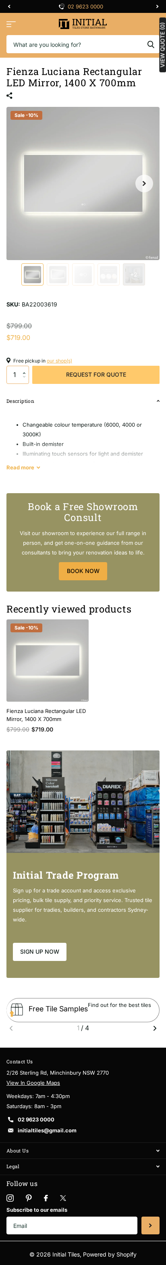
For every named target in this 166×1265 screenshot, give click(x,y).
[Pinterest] (29, 1198)
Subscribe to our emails (36, 1210)
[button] (26, 368)
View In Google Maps (33, 1083)
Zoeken (151, 44)
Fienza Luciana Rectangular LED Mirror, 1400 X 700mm (46, 715)
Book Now (83, 570)
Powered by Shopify (110, 1254)
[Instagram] (10, 1198)
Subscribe (150, 1226)
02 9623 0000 (36, 1119)
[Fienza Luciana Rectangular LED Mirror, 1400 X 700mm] (47, 660)
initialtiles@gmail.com (47, 1130)
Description (20, 401)
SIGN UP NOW (39, 951)
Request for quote (96, 374)
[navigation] (9, 6)
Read (20, 467)
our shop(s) (59, 361)
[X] (63, 1198)
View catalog (11, 24)
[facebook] (46, 1198)
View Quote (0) (162, 44)
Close (83, 1151)
